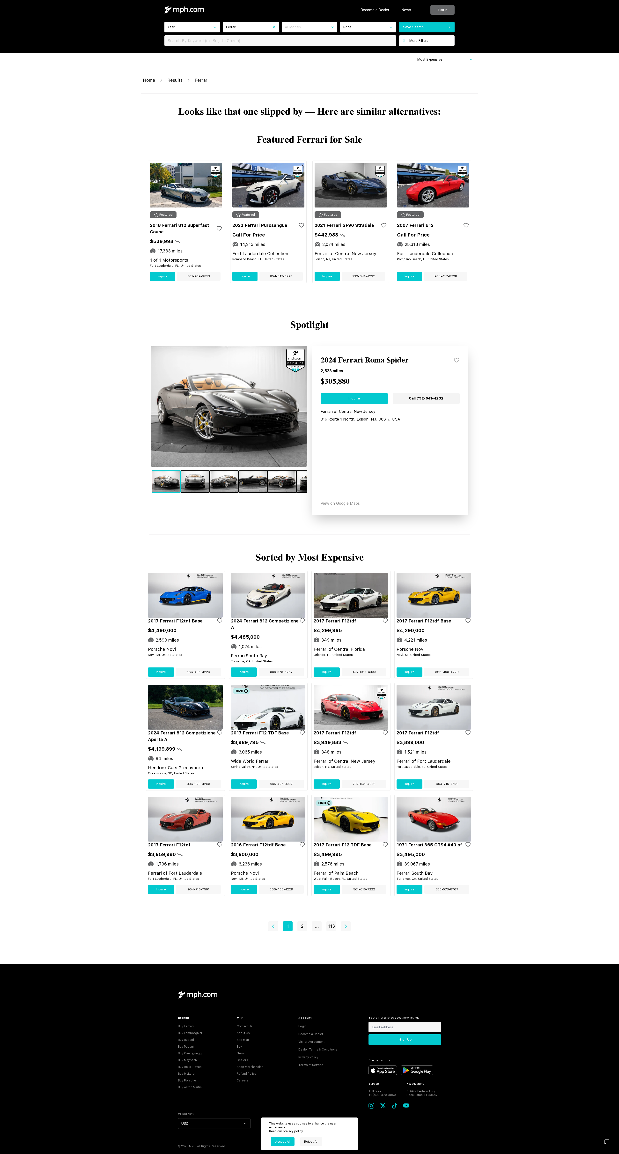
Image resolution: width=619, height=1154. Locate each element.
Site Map (243, 1040)
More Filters (418, 41)
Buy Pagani (186, 1046)
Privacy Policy (308, 1057)
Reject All (311, 1141)
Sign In (442, 10)
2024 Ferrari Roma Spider (365, 360)
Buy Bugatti (186, 1040)
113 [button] (331, 926)
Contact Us (244, 1026)
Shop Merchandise (250, 1067)
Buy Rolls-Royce (190, 1067)
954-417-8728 (281, 276)
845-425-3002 (281, 784)
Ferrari (201, 80)
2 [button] (302, 926)
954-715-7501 (447, 784)
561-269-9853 (198, 276)
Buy (239, 1046)
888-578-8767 (281, 672)
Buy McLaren (187, 1073)
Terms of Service (310, 1065)
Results (175, 80)
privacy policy (293, 1131)
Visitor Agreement (311, 1041)
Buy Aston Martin (190, 1087)
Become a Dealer (375, 10)
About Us (243, 1033)
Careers (243, 1080)
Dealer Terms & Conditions (317, 1049)
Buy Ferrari (186, 1026)
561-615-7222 (364, 889)
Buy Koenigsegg (190, 1053)
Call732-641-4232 (426, 398)
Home (149, 80)
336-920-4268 (198, 784)
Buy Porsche (187, 1080)
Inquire (163, 276)
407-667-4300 (364, 672)
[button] (273, 926)
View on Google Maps (340, 503)
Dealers (242, 1060)
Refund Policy (246, 1073)
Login (302, 1026)
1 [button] (288, 926)
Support (373, 1083)
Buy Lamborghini (190, 1033)
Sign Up (405, 1039)
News (406, 10)
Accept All (282, 1141)
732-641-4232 (363, 276)
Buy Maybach (187, 1060)
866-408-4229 (198, 672)
